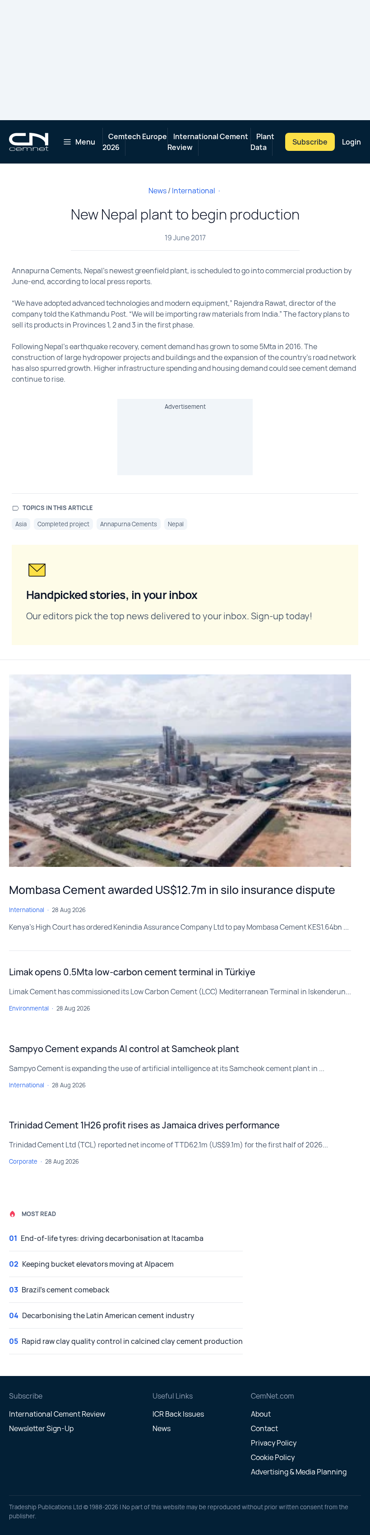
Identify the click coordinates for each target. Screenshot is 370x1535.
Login (351, 142)
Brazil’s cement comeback (65, 1290)
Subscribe (310, 142)
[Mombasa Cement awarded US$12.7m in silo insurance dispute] (180, 770)
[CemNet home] (28, 142)
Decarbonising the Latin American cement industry (108, 1315)
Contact (264, 1428)
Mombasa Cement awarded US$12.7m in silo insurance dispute (172, 890)
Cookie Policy (273, 1457)
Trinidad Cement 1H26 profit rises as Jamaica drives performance (144, 1125)
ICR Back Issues (178, 1414)
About (261, 1414)
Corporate (23, 1161)
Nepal (176, 524)
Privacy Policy (273, 1443)
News (157, 191)
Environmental (29, 1008)
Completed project (63, 524)
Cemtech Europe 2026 (134, 141)
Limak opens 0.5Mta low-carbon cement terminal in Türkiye (132, 972)
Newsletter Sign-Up (41, 1428)
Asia (21, 524)
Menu (85, 142)
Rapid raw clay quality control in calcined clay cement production (132, 1341)
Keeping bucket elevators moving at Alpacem (98, 1264)
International (193, 191)
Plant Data (262, 141)
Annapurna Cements (128, 524)
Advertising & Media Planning (299, 1472)
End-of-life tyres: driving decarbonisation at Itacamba (112, 1238)
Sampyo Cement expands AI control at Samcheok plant (124, 1049)
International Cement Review (207, 141)
